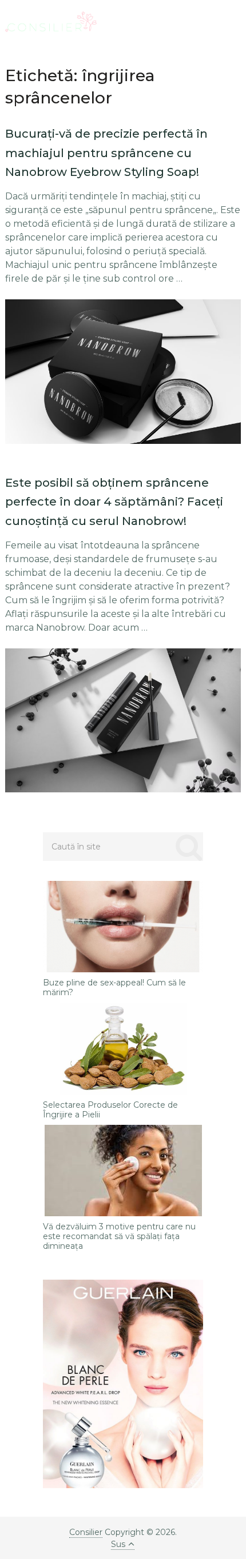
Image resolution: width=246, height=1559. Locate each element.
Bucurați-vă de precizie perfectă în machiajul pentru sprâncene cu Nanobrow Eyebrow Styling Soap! (106, 153)
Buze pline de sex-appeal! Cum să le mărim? (114, 987)
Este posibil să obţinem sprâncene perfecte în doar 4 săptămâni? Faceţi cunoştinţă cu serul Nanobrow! (114, 502)
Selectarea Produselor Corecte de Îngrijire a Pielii (110, 1110)
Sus (118, 1544)
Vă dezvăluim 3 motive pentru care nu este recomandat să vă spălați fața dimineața (119, 1236)
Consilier (85, 1532)
